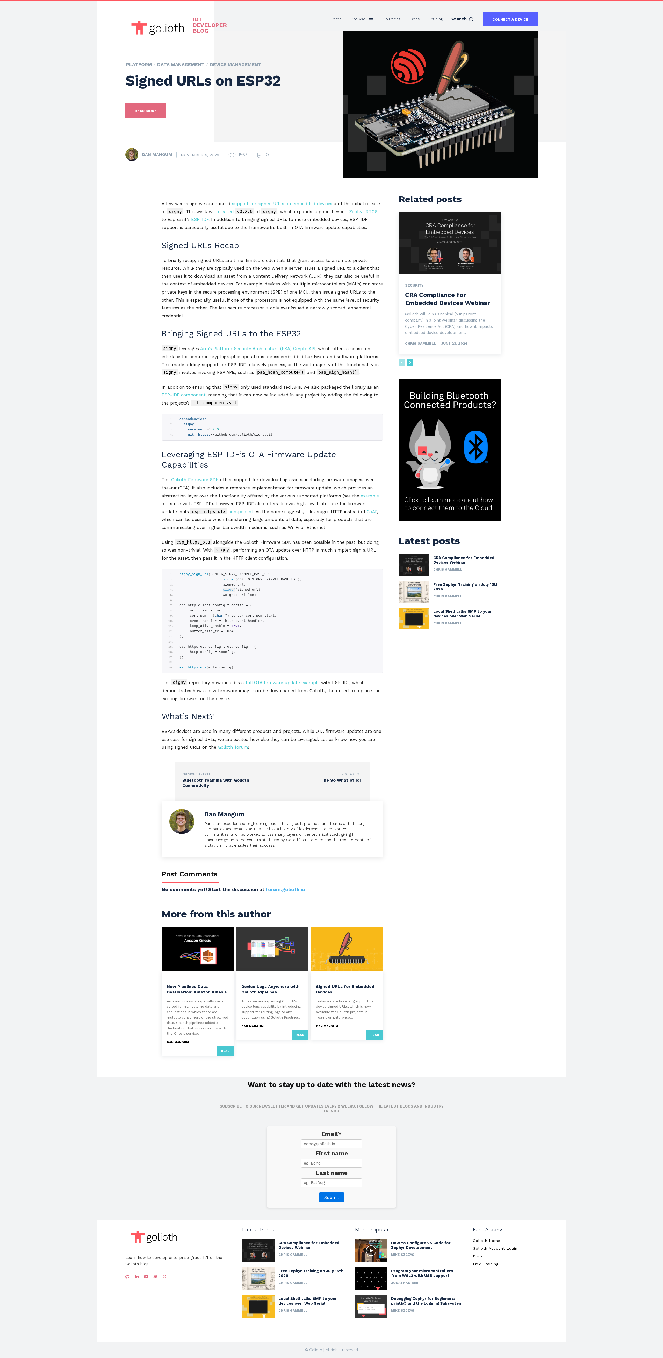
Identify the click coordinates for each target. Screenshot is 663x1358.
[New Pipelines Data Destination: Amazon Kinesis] (198, 949)
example (370, 495)
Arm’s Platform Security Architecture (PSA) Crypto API (257, 348)
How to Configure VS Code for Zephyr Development (421, 1245)
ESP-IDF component (184, 395)
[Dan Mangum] (133, 154)
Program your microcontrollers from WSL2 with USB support (422, 1273)
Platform (139, 64)
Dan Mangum (157, 154)
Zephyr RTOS (363, 211)
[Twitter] (165, 1277)
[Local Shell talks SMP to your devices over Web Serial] (414, 618)
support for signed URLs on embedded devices (282, 203)
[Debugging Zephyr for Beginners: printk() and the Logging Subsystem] (371, 1306)
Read (225, 1051)
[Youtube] (146, 1277)
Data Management (181, 64)
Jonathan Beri (405, 1283)
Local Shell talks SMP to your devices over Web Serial (462, 613)
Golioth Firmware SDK (195, 479)
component (222, 511)
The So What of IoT (341, 780)
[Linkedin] (137, 1277)
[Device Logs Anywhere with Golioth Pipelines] (272, 949)
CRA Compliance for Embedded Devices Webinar (463, 560)
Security (414, 285)
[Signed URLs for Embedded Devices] (347, 949)
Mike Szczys (402, 1255)
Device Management (235, 64)
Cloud (172, 978)
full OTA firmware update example (283, 682)
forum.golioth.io (285, 890)
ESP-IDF (199, 219)
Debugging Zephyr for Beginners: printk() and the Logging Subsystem (426, 1301)
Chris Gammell (420, 343)
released (234, 211)
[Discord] (155, 1277)
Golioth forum (233, 747)
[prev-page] (402, 362)
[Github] (127, 1277)
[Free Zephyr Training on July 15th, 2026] (414, 591)
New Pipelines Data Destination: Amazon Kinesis (197, 989)
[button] (462, 19)
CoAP (372, 511)
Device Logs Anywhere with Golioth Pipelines (270, 989)
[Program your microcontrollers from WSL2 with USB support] (371, 1278)
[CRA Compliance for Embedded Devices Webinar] (450, 243)
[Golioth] (153, 1236)
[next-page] (410, 362)
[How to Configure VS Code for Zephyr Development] (371, 1250)
